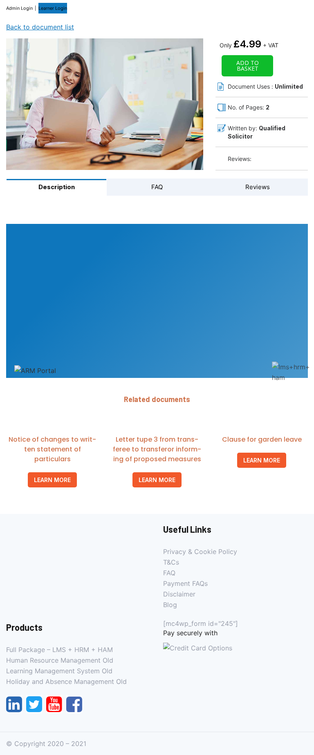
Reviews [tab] (257, 187)
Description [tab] (56, 187)
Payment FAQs (185, 583)
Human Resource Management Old (59, 660)
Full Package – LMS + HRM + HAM (59, 650)
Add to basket (247, 65)
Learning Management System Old (59, 671)
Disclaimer (179, 594)
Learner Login (52, 8)
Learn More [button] (52, 479)
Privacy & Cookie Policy (200, 551)
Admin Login (19, 8)
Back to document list (40, 27)
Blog (170, 605)
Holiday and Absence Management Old (66, 681)
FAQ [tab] (157, 187)
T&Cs (171, 562)
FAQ (169, 573)
